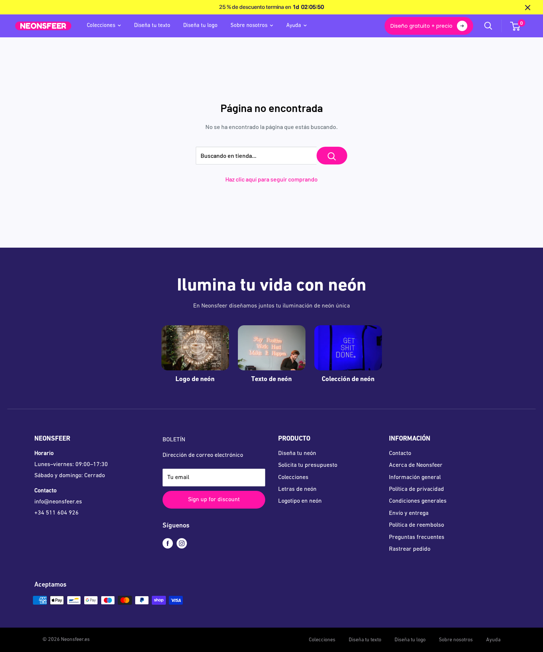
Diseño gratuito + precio (421, 26)
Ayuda (293, 25)
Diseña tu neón (297, 453)
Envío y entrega (408, 513)
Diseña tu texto (152, 25)
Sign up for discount (214, 500)
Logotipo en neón (300, 501)
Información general (415, 477)
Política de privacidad (416, 489)
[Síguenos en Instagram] (182, 543)
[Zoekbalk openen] (488, 26)
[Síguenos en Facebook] (168, 543)
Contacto (400, 453)
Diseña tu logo (200, 25)
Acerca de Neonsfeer (416, 465)
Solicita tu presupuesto (307, 465)
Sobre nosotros (248, 25)
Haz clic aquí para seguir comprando (271, 179)
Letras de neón (297, 489)
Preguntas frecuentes (416, 537)
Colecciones (101, 25)
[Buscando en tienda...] (332, 155)
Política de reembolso (416, 525)
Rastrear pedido (409, 549)
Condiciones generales (418, 501)
